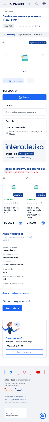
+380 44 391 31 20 (14, 346)
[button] (42, 55)
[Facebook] (11, 372)
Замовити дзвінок (24, 352)
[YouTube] (38, 372)
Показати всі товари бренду (18, 157)
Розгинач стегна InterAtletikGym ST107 (11, 210)
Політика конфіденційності (15, 396)
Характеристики (24, 35)
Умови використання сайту (16, 403)
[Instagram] (24, 372)
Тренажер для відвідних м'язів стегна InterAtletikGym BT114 (34, 212)
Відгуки (38, 35)
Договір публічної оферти (15, 399)
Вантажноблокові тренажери (21, 172)
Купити (26, 97)
